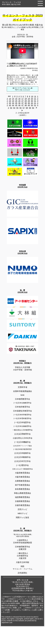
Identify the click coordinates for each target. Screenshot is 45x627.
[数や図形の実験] (14, 176)
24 (13, 101)
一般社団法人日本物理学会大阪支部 (22, 555)
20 (32, 99)
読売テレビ (22, 509)
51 (35, 105)
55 (17, 108)
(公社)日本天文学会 (22, 461)
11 (35, 96)
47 (22, 105)
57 (24, 108)
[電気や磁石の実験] (30, 137)
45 (16, 105)
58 (27, 108)
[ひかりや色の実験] (14, 137)
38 (26, 103)
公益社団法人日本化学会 (22, 438)
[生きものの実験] (14, 128)
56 (20, 108)
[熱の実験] (14, 156)
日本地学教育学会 (22, 407)
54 (14, 108)
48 (26, 105)
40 (32, 103)
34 (13, 103)
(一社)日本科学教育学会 (22, 415)
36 (19, 103)
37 (22, 103)
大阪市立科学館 (22, 562)
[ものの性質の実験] (30, 128)
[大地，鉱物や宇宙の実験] (30, 156)
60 (33, 108)
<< (9, 96)
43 (10, 105)
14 (13, 99)
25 (16, 101)
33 (10, 103)
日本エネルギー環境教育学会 (22, 469)
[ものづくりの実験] (14, 166)
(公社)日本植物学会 (22, 453)
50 (32, 105)
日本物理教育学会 (22, 399)
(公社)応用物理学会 (22, 434)
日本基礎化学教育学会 (22, 411)
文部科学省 (22, 387)
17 (22, 99)
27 (22, 101)
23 (10, 101)
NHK (22, 395)
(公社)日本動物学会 (22, 457)
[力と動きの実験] (14, 147)
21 (35, 99)
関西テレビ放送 (22, 517)
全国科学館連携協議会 (22, 391)
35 (16, 103)
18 (26, 99)
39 (29, 103)
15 (16, 99)
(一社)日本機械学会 (22, 442)
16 (19, 99)
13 (10, 99)
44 (13, 105)
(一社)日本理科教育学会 (22, 418)
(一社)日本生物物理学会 (22, 426)
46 (19, 105)
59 (30, 108)
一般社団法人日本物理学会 (22, 430)
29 (29, 101)
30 (32, 101)
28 (26, 101)
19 (29, 99)
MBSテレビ (22, 513)
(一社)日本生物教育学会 (22, 403)
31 (35, 101)
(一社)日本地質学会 (22, 422)
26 (19, 101)
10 (32, 96)
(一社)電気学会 (22, 465)
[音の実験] (30, 147)
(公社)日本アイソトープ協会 (22, 446)
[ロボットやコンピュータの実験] (30, 166)
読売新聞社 (22, 573)
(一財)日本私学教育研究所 (22, 449)
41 (35, 103)
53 (11, 108)
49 (29, 105)
